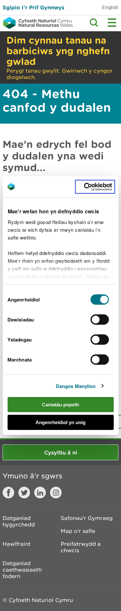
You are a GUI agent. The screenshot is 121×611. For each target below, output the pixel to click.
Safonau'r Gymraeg (87, 518)
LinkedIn (40, 492)
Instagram (56, 492)
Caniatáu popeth (60, 404)
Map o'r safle (78, 531)
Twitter (24, 492)
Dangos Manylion (76, 386)
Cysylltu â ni (60, 452)
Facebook (8, 492)
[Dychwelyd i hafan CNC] (36, 23)
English (110, 7)
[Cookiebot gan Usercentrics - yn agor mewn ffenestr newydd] (95, 187)
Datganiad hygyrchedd (19, 521)
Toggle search (94, 22)
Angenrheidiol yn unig (60, 422)
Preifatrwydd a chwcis (81, 547)
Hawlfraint (17, 544)
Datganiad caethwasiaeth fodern (22, 569)
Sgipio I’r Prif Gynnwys (33, 7)
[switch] (100, 319)
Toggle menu (112, 22)
